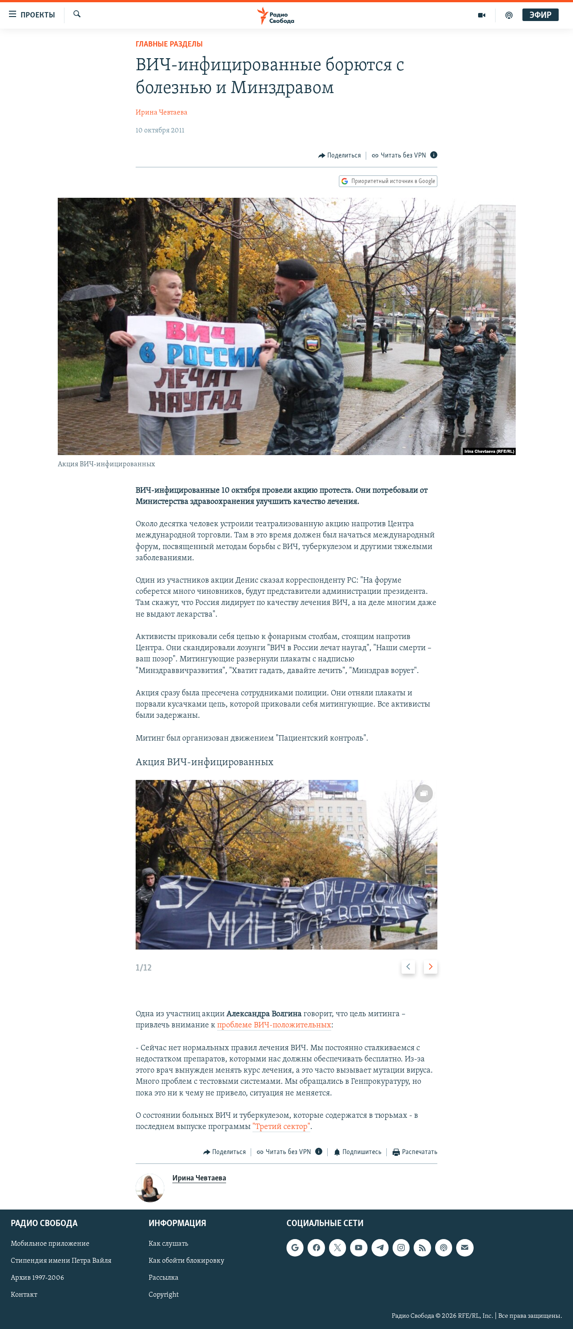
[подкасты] (509, 15)
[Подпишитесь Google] (295, 1247)
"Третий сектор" (281, 1127)
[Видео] (482, 15)
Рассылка (164, 1278)
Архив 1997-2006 (37, 1278)
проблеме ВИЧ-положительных (274, 1026)
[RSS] (422, 1247)
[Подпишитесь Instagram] (401, 1247)
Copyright (164, 1295)
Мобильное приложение (50, 1244)
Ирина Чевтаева (162, 112)
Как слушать (168, 1244)
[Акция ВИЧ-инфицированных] (286, 865)
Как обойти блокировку (186, 1261)
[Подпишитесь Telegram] (380, 1247)
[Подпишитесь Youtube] (358, 1247)
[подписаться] (464, 1247)
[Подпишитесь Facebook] (316, 1247)
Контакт (24, 1295)
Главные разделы (169, 45)
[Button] (339, 156)
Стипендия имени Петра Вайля (61, 1261)
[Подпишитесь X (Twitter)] (337, 1247)
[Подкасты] (443, 1247)
